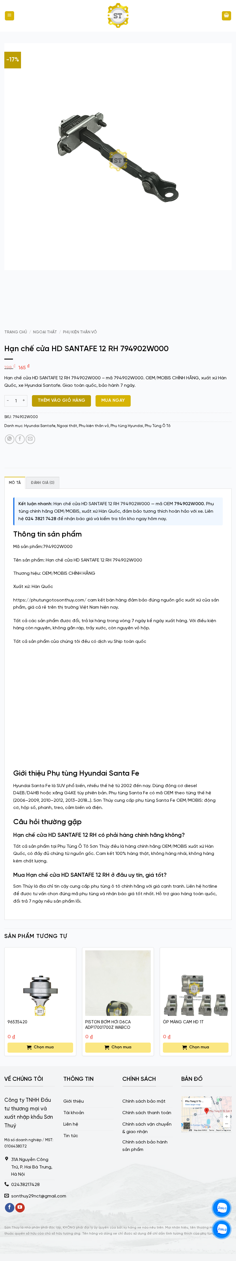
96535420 (17, 1022)
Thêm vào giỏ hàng (61, 400)
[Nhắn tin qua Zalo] (221, 1208)
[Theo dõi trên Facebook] (9, 1208)
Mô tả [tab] (15, 483)
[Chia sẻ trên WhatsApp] (9, 439)
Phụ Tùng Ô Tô (157, 426)
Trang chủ (15, 332)
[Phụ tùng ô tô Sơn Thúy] (118, 16)
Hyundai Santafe (39, 426)
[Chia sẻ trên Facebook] (20, 439)
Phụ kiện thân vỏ (80, 332)
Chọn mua (44, 1047)
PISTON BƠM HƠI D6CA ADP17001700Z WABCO (108, 1025)
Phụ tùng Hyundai (127, 426)
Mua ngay (113, 400)
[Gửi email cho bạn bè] (30, 439)
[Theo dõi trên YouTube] (20, 1208)
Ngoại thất (45, 332)
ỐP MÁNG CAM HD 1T (183, 1022)
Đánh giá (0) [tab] (42, 483)
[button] (9, 16)
